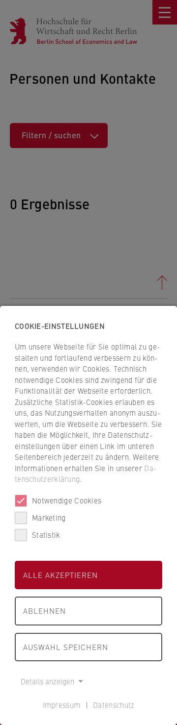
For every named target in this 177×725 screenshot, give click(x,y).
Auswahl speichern (65, 647)
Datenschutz (113, 705)
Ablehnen (44, 610)
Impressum (62, 705)
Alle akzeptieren (60, 575)
